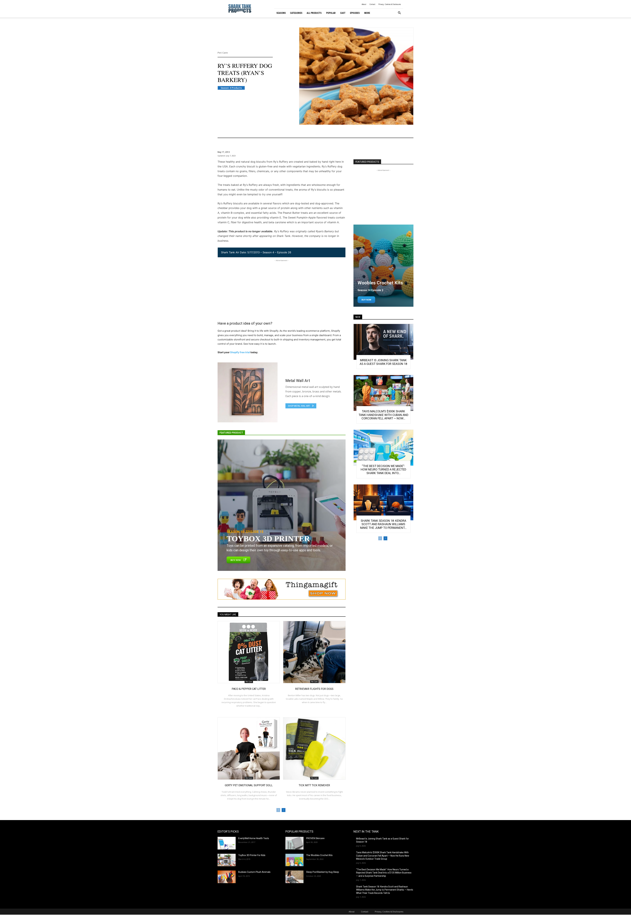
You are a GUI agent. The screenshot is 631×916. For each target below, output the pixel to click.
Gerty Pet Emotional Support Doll (249, 785)
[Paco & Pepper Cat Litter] (249, 652)
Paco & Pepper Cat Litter (249, 688)
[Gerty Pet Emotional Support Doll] (249, 748)
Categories (296, 13)
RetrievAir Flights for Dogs (314, 688)
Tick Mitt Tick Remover (314, 785)
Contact (372, 4)
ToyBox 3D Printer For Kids (251, 855)
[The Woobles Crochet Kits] (294, 860)
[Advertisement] (282, 285)
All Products (314, 13)
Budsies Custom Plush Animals (254, 872)
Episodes (355, 13)
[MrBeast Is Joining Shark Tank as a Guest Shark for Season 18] (383, 342)
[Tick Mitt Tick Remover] (314, 748)
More (367, 13)
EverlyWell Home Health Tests (253, 838)
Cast (342, 13)
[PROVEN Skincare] (294, 843)
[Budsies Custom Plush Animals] (227, 876)
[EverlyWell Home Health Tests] (227, 843)
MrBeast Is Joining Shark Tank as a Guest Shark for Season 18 (383, 362)
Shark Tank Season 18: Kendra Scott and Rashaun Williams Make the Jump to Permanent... (383, 524)
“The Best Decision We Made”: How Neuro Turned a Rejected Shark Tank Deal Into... (383, 469)
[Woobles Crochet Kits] (383, 266)
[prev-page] (278, 810)
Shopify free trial (240, 352)
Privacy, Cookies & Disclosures (389, 4)
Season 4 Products (231, 87)
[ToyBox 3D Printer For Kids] (227, 860)
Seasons (281, 13)
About (364, 4)
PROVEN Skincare (315, 838)
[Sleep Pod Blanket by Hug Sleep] (294, 876)
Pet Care (223, 53)
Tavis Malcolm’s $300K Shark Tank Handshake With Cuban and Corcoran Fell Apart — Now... (383, 415)
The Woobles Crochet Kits (319, 855)
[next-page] (283, 810)
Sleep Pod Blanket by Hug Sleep (322, 872)
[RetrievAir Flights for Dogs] (314, 652)
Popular (331, 13)
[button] (399, 13)
